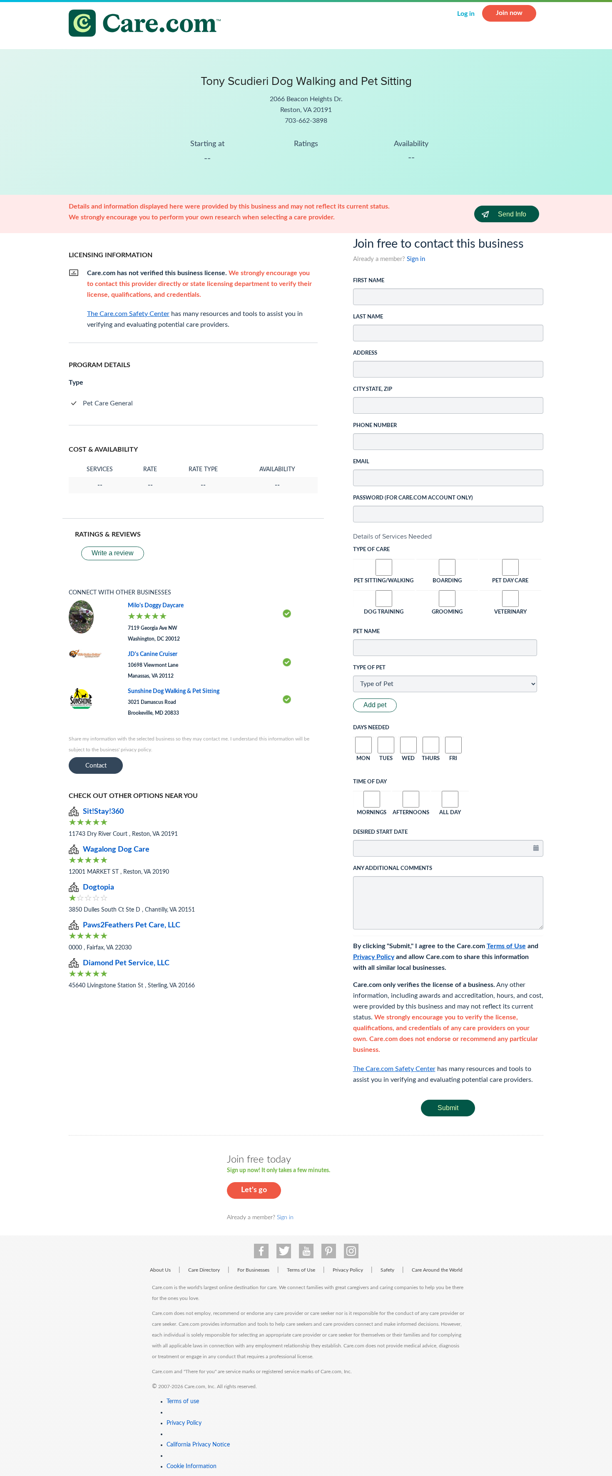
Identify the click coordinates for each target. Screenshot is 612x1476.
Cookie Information (191, 1466)
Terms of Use (506, 946)
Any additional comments (392, 868)
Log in (466, 13)
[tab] (448, 536)
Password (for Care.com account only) (413, 498)
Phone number (375, 425)
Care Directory (204, 1269)
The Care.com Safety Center (394, 1069)
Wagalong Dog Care (116, 849)
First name (368, 280)
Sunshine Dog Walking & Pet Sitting (173, 691)
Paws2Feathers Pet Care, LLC (131, 925)
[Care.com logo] (148, 24)
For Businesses (253, 1269)
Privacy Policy (373, 957)
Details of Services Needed (392, 536)
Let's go (254, 1190)
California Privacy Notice (198, 1445)
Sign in (416, 259)
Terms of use (183, 1401)
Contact (96, 766)
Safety (387, 1269)
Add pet (374, 704)
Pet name (366, 631)
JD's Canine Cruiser (152, 654)
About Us (160, 1269)
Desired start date (380, 832)
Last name (368, 317)
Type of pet (369, 668)
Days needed (371, 728)
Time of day (370, 782)
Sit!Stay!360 (103, 811)
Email (361, 462)
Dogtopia (98, 887)
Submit (448, 1107)
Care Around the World (437, 1269)
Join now (509, 13)
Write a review (113, 553)
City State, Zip (372, 389)
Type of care (371, 549)
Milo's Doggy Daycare (156, 606)
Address (365, 353)
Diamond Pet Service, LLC (126, 963)
